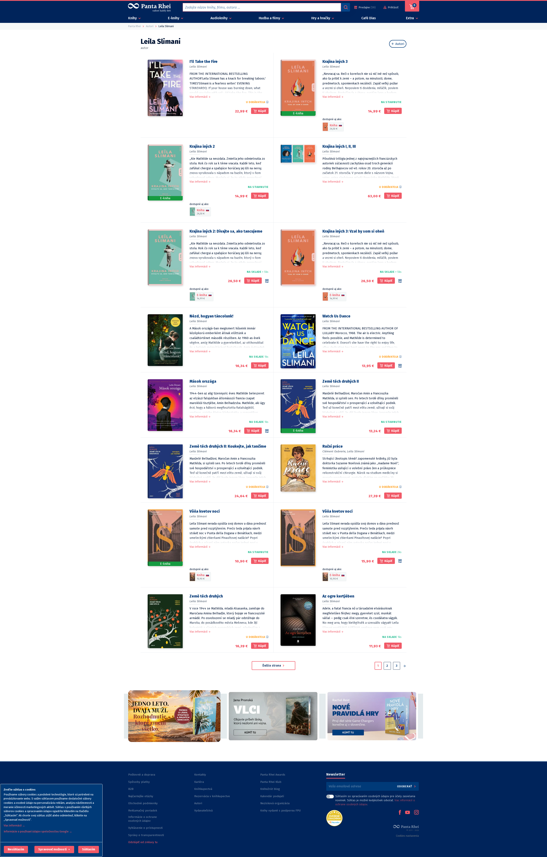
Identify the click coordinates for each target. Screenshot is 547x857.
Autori (399, 44)
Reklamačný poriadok (142, 810)
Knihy (133, 18)
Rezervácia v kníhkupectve (212, 796)
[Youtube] (407, 813)
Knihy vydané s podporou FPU (280, 810)
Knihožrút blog (270, 789)
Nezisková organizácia (275, 803)
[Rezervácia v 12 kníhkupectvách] (400, 561)
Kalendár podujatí (272, 796)
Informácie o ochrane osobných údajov (142, 819)
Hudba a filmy (270, 18)
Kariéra (199, 782)
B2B (131, 789)
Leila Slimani (198, 66)
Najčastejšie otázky (140, 796)
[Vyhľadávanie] (345, 7)
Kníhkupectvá (203, 789)
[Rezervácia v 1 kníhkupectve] (267, 431)
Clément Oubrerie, (334, 451)
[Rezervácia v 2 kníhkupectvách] (400, 365)
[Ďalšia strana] (404, 666)
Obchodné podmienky (143, 803)
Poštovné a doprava (141, 774)
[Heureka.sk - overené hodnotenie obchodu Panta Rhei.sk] (334, 818)
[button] (16, 849)
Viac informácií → (14, 825)
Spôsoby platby (139, 782)
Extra (410, 18)
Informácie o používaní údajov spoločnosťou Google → (38, 831)
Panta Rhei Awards (272, 774)
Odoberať (405, 786)
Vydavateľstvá (203, 810)
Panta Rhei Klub (270, 782)
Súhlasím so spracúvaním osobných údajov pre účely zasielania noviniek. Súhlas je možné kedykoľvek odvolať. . (375, 800)
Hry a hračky (321, 18)
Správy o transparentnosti (146, 835)
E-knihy (174, 18)
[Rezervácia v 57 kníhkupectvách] (267, 281)
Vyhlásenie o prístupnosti (145, 828)
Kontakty (200, 774)
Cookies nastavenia (407, 835)
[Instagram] (416, 813)
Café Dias (368, 18)
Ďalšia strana (272, 665)
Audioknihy (219, 18)
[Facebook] (400, 813)
